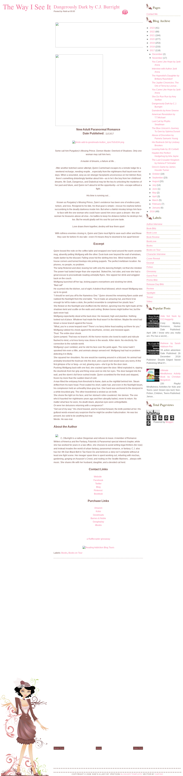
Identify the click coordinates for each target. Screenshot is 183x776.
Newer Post (59, 748)
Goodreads (98, 515)
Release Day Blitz (155, 284)
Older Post (138, 748)
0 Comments (131, 12)
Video (149, 301)
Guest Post (152, 275)
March (155, 200)
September (157, 177)
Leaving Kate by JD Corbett (165, 149)
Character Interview (156, 254)
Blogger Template (131, 774)
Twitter (98, 483)
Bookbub (98, 494)
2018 (152, 46)
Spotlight (151, 293)
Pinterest (98, 490)
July (154, 185)
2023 (152, 28)
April (154, 196)
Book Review (153, 237)
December (157, 54)
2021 (152, 35)
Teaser (150, 297)
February (156, 204)
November (157, 58)
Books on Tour (75, 553)
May (154, 192)
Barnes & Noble (98, 518)
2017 (152, 50)
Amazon (98, 508)
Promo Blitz (152, 280)
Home (98, 748)
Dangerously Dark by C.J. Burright (87, 7)
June (154, 189)
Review (150, 288)
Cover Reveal (153, 258)
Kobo (98, 511)
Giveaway (151, 271)
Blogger (169, 422)
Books (64, 553)
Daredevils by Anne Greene (165, 110)
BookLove (151, 241)
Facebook (98, 480)
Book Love (152, 233)
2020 (152, 39)
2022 (152, 31)
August (155, 181)
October (156, 174)
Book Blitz (151, 228)
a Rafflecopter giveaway (98, 539)
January (156, 207)
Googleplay (98, 521)
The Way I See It (27, 6)
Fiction (150, 267)
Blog (98, 487)
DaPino (159, 774)
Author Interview (154, 224)
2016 (152, 211)
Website (98, 476)
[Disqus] (98, 606)
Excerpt (150, 263)
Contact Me (152, 14)
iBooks (98, 525)
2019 (152, 43)
